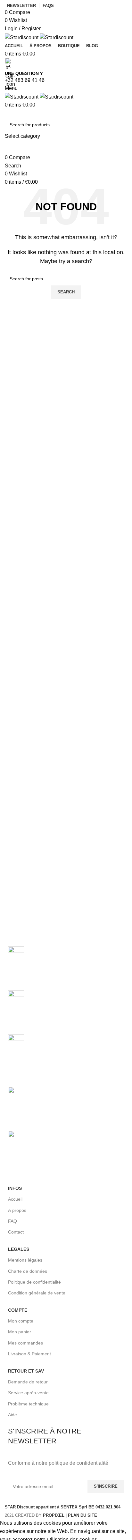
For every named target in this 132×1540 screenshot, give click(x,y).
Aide (12, 1414)
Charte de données (27, 1271)
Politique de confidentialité (34, 1282)
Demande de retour (28, 1381)
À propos (17, 1210)
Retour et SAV (26, 1371)
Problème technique (28, 1403)
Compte (17, 1310)
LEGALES (18, 1249)
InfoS (15, 1188)
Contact (16, 1231)
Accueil (15, 1199)
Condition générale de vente (36, 1292)
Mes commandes (25, 1342)
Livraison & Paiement (29, 1353)
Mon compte (20, 1320)
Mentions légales (25, 1260)
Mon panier (19, 1331)
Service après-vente (28, 1392)
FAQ (12, 1221)
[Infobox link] (66, 759)
